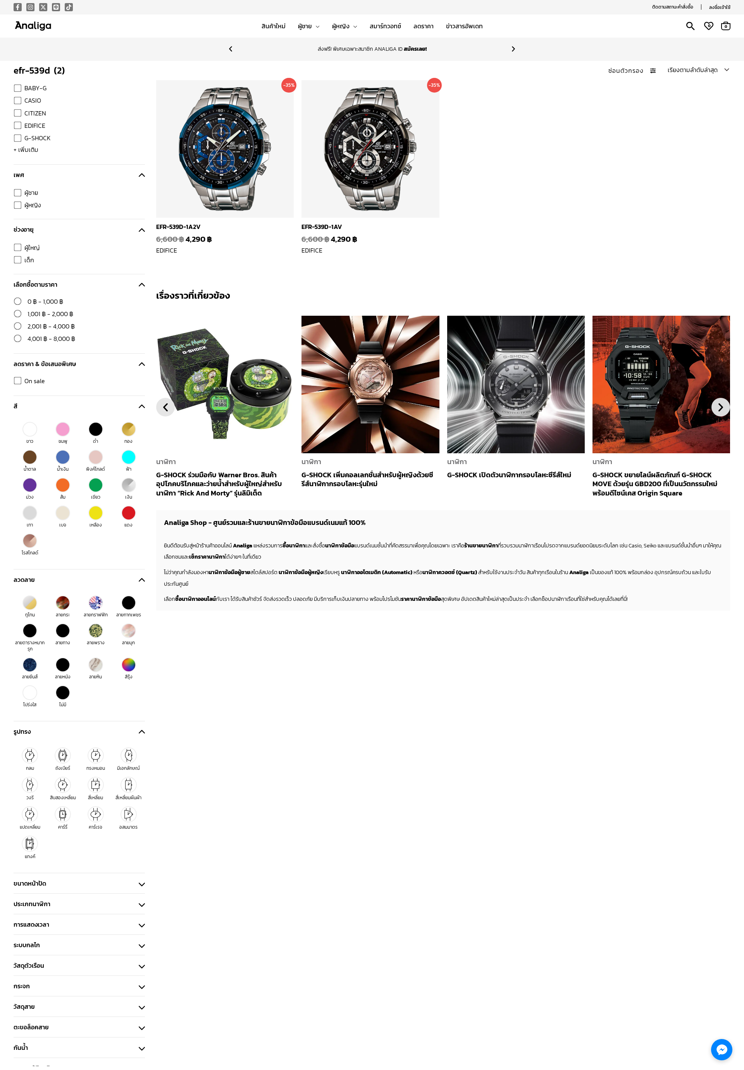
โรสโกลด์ (30, 552)
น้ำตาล (30, 469)
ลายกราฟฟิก (96, 614)
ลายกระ (63, 614)
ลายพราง (96, 642)
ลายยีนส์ (30, 676)
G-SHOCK (37, 138)
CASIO (32, 100)
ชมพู (63, 441)
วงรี (30, 797)
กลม (30, 768)
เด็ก (29, 260)
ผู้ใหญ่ (32, 247)
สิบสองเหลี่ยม (63, 797)
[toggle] (142, 174)
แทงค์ (30, 856)
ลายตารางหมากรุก (30, 645)
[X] (43, 7)
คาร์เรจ (95, 827)
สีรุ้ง (129, 676)
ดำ (95, 441)
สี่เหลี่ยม (95, 797)
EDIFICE (34, 125)
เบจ (62, 524)
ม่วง (30, 497)
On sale (34, 380)
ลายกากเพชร (128, 614)
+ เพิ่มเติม (26, 149)
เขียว (95, 497)
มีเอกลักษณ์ (128, 768)
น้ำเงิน (63, 469)
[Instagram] (30, 7)
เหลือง (96, 524)
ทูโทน (30, 614)
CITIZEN (35, 113)
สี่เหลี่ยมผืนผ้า (128, 797)
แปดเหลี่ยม (30, 827)
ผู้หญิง (32, 205)
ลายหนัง (63, 676)
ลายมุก (128, 642)
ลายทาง (62, 642)
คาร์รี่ (62, 827)
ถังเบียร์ (62, 768)
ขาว (29, 441)
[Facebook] (18, 7)
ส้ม (62, 497)
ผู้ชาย (31, 192)
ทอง (128, 441)
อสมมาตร (128, 827)
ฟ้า (128, 469)
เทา (30, 524)
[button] (672, 7)
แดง (128, 524)
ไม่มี (62, 704)
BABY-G (35, 88)
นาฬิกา (166, 461)
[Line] (56, 7)
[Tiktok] (69, 7)
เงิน (128, 497)
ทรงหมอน (95, 768)
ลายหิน (95, 676)
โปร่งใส (29, 704)
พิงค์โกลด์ (95, 469)
